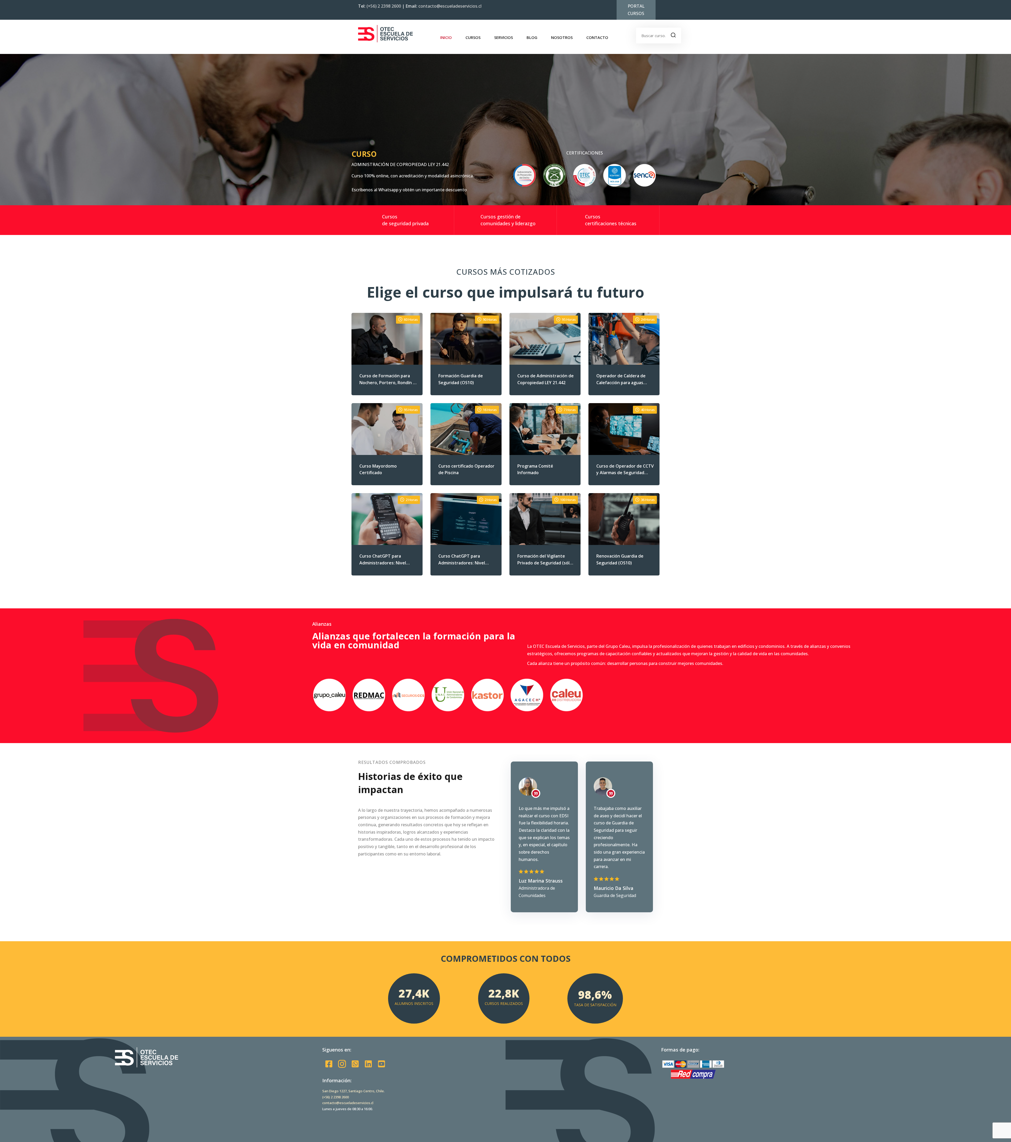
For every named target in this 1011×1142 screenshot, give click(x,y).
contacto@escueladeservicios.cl (450, 6)
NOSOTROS (562, 37)
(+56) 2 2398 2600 (384, 6)
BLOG (532, 37)
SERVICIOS (503, 37)
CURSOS (472, 37)
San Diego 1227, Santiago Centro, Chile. (353, 1091)
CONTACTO (597, 37)
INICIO (446, 37)
